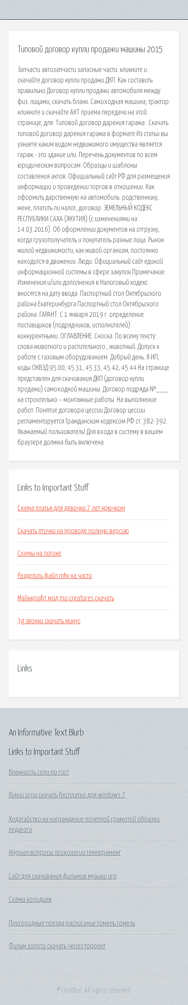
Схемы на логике (39, 553)
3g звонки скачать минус (48, 621)
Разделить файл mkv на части (54, 575)
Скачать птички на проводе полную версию (73, 531)
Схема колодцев (30, 899)
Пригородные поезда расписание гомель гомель (72, 923)
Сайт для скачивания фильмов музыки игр (63, 876)
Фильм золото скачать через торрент (57, 946)
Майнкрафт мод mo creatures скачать (65, 598)
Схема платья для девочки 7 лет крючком (71, 508)
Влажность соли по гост (39, 772)
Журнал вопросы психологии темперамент (65, 852)
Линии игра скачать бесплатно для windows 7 (67, 795)
